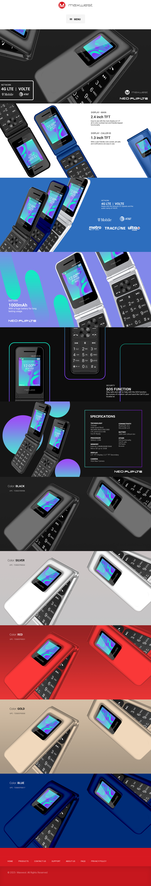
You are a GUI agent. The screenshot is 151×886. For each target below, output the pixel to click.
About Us (70, 861)
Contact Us (40, 861)
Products (23, 861)
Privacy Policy (98, 861)
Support (56, 861)
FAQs (83, 861)
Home (10, 861)
